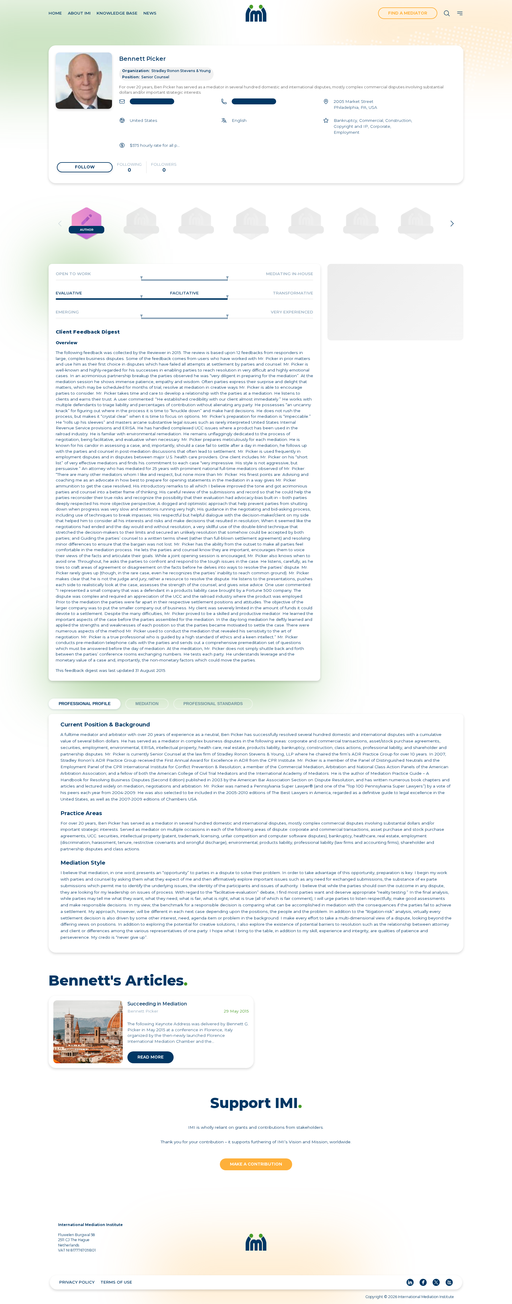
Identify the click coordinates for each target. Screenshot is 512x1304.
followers (164, 167)
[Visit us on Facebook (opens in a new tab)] (423, 1282)
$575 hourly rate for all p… (164, 145)
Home (55, 13)
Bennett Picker (142, 58)
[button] (446, 13)
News (149, 13)
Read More (150, 1057)
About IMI (79, 13)
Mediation (147, 704)
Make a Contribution (256, 1164)
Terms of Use (116, 1282)
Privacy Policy (77, 1282)
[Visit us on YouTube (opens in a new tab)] (449, 1282)
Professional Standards (213, 704)
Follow (85, 167)
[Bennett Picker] (84, 80)
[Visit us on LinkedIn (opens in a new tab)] (410, 1282)
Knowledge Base (117, 13)
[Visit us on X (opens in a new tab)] (436, 1282)
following (129, 167)
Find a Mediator (407, 13)
